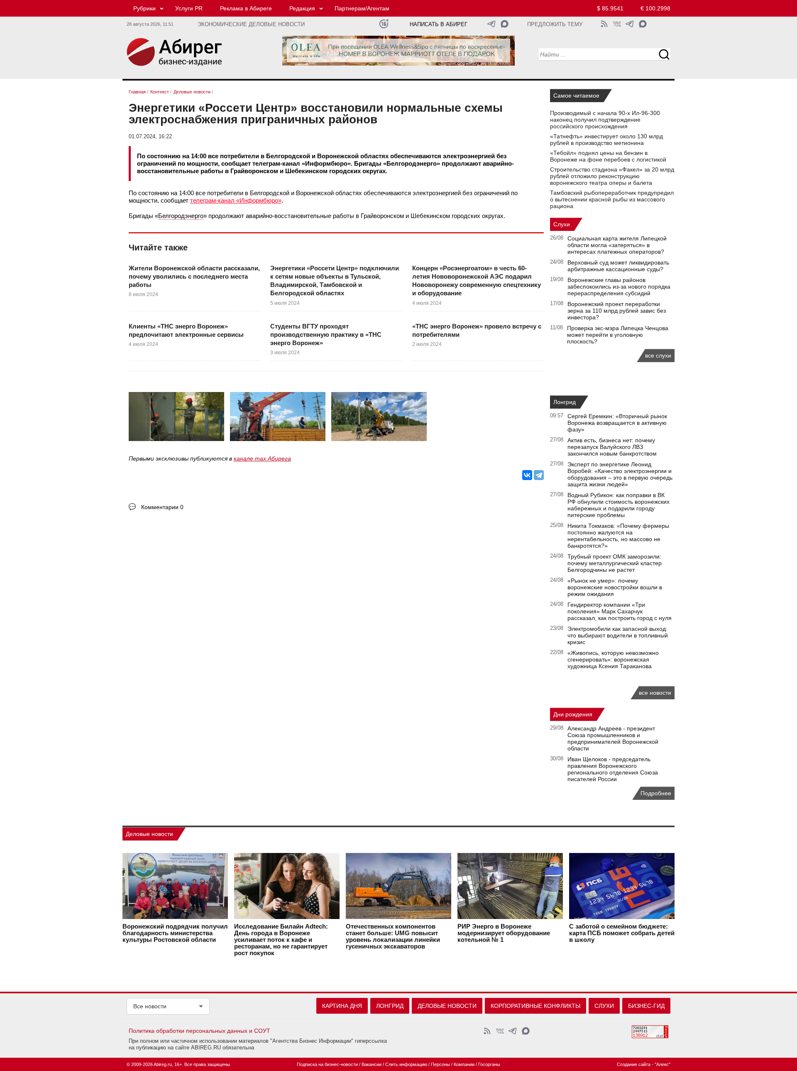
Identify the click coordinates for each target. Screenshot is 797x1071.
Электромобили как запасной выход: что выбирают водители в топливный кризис (617, 635)
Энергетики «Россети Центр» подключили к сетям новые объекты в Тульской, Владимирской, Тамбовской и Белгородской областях (334, 281)
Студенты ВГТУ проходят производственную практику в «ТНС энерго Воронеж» (325, 335)
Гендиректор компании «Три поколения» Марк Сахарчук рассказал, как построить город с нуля (619, 611)
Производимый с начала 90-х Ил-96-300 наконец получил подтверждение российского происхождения (605, 120)
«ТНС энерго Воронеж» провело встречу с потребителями (476, 330)
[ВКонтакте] (527, 475)
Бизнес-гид (646, 1005)
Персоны (440, 1064)
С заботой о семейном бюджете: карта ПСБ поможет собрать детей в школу (622, 933)
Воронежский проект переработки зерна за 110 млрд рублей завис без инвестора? (616, 311)
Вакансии (371, 1064)
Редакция (302, 8)
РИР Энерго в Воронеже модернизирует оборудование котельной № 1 (503, 933)
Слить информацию (406, 1064)
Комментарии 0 (162, 507)
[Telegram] (539, 475)
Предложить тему (554, 24)
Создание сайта (633, 1064)
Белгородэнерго (180, 215)
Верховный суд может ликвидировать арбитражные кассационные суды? (618, 265)
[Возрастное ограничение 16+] (384, 24)
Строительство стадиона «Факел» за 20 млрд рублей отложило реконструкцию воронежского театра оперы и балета (612, 176)
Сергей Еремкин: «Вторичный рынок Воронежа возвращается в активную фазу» (617, 423)
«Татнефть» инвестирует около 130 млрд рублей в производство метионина (606, 139)
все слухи (658, 355)
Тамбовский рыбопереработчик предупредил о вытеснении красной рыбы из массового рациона (612, 199)
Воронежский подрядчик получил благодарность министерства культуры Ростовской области (175, 933)
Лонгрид (564, 402)
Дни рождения (572, 714)
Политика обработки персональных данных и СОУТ (199, 1030)
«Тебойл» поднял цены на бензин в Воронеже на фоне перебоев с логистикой (608, 156)
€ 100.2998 (655, 8)
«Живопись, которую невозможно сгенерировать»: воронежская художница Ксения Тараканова (613, 659)
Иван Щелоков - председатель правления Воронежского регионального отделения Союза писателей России (612, 769)
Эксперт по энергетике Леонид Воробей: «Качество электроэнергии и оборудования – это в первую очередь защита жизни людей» (619, 474)
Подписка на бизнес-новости (327, 1064)
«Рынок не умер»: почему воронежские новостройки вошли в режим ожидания (614, 587)
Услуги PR (189, 8)
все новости (655, 692)
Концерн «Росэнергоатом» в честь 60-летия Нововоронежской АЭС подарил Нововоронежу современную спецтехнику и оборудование (476, 281)
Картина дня (342, 1005)
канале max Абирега (262, 458)
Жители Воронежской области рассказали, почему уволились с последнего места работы (194, 277)
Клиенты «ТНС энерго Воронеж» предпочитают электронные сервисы (186, 330)
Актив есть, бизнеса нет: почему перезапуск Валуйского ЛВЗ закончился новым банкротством (612, 447)
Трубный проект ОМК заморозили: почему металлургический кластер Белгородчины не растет (614, 563)
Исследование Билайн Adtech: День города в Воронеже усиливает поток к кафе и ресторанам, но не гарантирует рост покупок (281, 939)
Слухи (561, 224)
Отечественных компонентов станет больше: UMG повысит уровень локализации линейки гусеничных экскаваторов (393, 936)
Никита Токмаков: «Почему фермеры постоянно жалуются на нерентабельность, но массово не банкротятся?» (618, 535)
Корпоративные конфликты (535, 1005)
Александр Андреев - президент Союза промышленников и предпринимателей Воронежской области (612, 738)
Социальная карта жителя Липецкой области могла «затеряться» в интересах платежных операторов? (617, 245)
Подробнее (656, 793)
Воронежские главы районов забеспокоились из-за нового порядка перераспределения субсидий (618, 287)
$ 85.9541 (610, 8)
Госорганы (489, 1064)
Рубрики (144, 8)
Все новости (149, 1006)
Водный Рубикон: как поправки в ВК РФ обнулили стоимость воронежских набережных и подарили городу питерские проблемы (618, 505)
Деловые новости (149, 834)
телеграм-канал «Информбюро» (235, 200)
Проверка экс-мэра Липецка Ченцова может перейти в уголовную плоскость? (617, 335)
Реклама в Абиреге (246, 8)
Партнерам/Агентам (362, 8)
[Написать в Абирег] (504, 24)
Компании (464, 1064)
